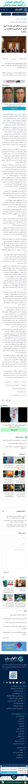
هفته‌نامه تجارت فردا (18, 703)
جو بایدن (23, 382)
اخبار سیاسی (19, 19)
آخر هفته (22, 738)
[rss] (4, 682)
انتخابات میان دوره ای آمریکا (19, 388)
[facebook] (10, 682)
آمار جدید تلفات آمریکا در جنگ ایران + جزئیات (16, 622)
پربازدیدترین (19, 610)
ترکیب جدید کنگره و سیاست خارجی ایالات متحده (14, 440)
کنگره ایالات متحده (21, 392)
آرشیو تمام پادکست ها (19, 743)
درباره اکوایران (20, 755)
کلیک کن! (9, 772)
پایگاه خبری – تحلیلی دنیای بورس (15, 701)
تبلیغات (21, 750)
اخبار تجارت (21, 723)
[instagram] (24, 682)
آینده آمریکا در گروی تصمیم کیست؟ (16, 443)
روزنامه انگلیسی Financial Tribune (15, 696)
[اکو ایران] (21, 9)
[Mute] (4, 421)
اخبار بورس (21, 718)
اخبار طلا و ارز (21, 721)
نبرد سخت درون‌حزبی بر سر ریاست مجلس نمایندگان (15, 447)
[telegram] (13, 682)
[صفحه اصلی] (14, 777)
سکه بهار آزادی (14, 14)
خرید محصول (14, 108)
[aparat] (7, 682)
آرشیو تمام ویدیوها (19, 741)
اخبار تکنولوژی (20, 736)
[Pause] (2, 421)
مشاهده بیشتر (6, 637)
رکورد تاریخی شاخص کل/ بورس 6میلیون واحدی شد (14, 618)
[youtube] (17, 682)
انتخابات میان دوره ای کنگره (12, 385)
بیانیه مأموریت (19, 757)
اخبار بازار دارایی (20, 728)
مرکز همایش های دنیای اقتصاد (16, 698)
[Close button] (27, 766)
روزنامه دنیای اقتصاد (18, 691)
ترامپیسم (23, 385)
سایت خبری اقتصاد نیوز (17, 693)
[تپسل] (3, 85)
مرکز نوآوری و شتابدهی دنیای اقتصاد (15, 708)
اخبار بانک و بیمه (20, 731)
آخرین (25, 610)
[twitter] (21, 682)
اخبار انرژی (21, 726)
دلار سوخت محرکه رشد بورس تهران (18, 615)
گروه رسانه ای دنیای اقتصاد (17, 688)
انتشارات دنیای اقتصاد (18, 706)
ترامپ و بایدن (7, 382)
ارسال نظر (6, 572)
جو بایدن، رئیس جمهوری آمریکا (18, 395)
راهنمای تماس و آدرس (18, 752)
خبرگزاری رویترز (18, 114)
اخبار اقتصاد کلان (20, 716)
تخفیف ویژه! (14, 430)
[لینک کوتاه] (10, 400)
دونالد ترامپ (16, 382)
